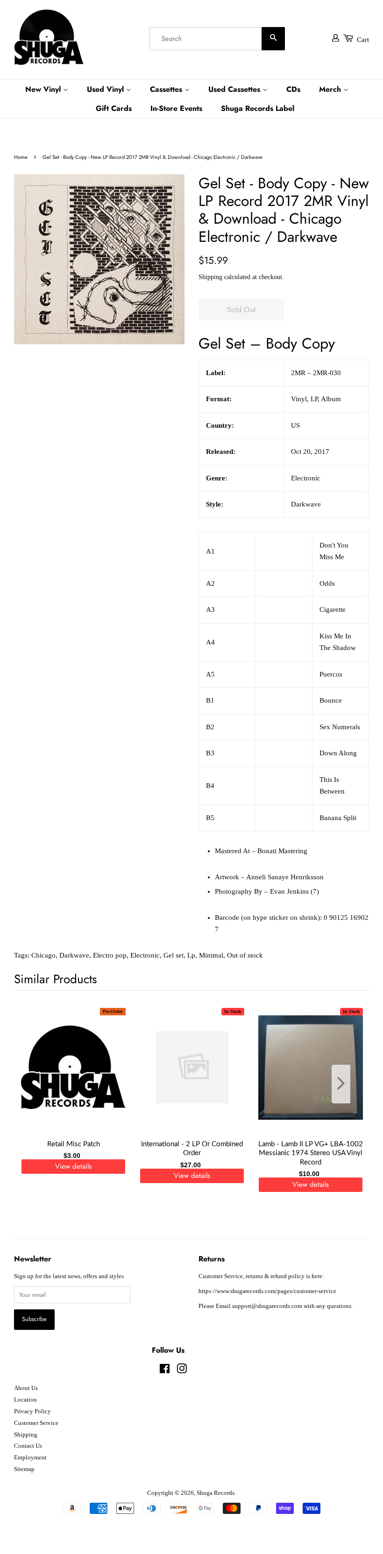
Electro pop (110, 955)
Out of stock (245, 955)
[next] (346, 1084)
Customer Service (36, 1423)
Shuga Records (215, 1493)
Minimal (211, 955)
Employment (30, 1457)
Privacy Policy (32, 1411)
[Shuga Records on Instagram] (182, 1371)
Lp (191, 955)
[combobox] (217, 38)
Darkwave (74, 955)
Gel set (173, 955)
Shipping (210, 277)
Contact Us (28, 1446)
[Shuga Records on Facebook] (164, 1371)
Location (25, 1400)
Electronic (145, 955)
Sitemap (24, 1469)
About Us (26, 1388)
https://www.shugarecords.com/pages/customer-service (267, 1291)
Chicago (43, 955)
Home (21, 157)
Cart (363, 39)
